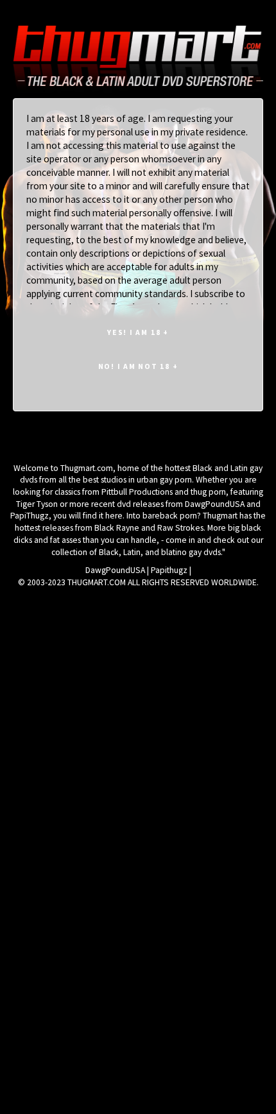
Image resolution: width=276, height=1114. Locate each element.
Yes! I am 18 (138, 332)
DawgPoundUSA (115, 570)
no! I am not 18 (138, 366)
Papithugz (169, 570)
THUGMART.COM (96, 582)
